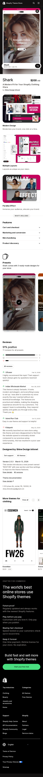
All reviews (8, 366)
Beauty (5, 697)
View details (7, 472)
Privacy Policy (8, 756)
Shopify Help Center (10, 721)
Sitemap (6, 767)
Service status (27, 733)
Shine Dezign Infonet (12, 90)
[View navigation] (38, 3)
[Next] (38, 500)
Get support (8, 455)
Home (5, 707)
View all (25, 500)
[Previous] (33, 500)
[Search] (34, 3)
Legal (24, 729)
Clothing (6, 693)
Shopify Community (10, 729)
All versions (18, 472)
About (24, 721)
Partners (25, 725)
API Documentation (10, 725)
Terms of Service (9, 751)
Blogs (5, 733)
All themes (21, 455)
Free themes (27, 697)
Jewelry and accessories (7, 702)
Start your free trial (21, 667)
